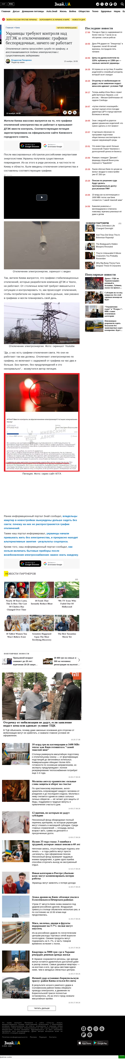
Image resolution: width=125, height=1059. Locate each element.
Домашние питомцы (33, 11)
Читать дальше (42, 1008)
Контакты (53, 1037)
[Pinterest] (115, 4)
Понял (121, 1056)
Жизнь (63, 11)
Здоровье (106, 11)
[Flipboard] (110, 4)
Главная (5, 11)
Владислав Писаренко (21, 60)
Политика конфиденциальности (14, 1037)
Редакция (43, 1037)
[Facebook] (65, 112)
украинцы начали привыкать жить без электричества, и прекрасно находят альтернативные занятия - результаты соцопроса (41, 537)
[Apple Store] (85, 1043)
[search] (122, 4)
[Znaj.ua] (62, 4)
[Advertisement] (42, 495)
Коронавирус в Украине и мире (54, 20)
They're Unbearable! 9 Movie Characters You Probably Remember (108, 256)
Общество (84, 11)
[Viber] (102, 4)
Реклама (33, 1037)
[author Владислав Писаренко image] (8, 61)
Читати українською (67, 28)
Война (72, 11)
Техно (95, 11)
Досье (16, 11)
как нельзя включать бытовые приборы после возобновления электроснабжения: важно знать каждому (41, 550)
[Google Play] (100, 1043)
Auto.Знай (51, 11)
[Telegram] (97, 4)
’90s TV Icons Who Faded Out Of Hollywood (67, 603)
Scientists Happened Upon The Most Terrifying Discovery (41, 637)
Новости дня (78, 20)
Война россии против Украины (22, 20)
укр (3, 4)
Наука (117, 11)
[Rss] (106, 4)
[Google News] (101, 1028)
